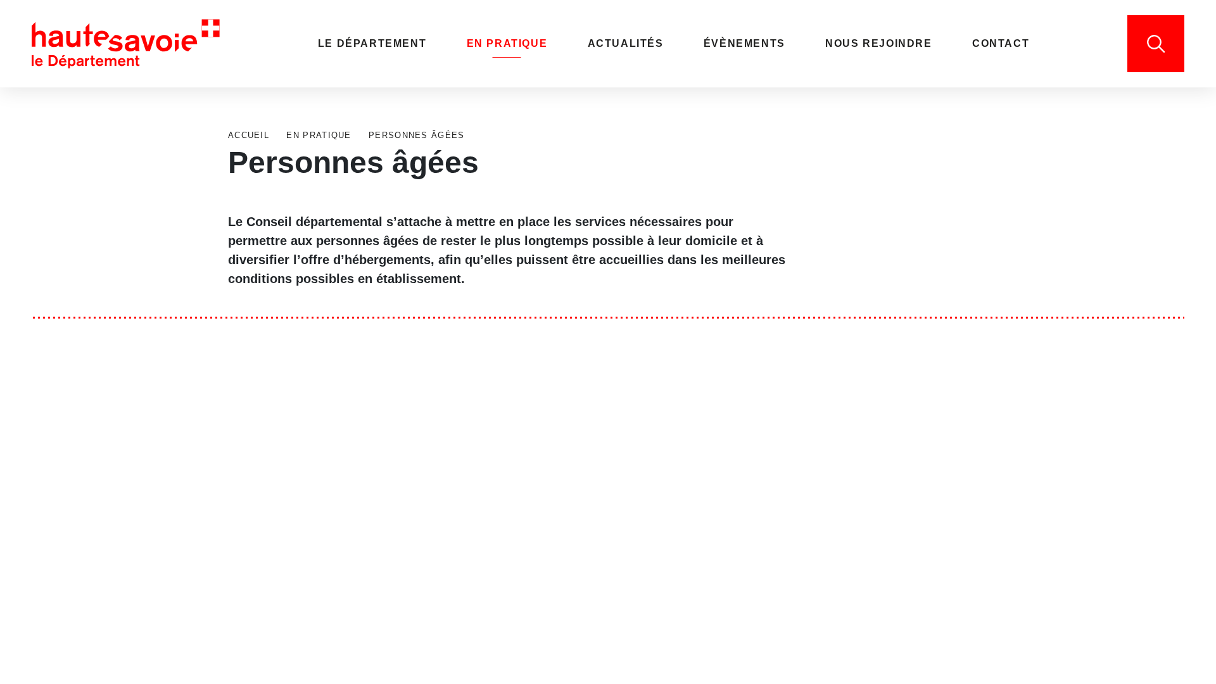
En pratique (317, 135)
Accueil (248, 135)
